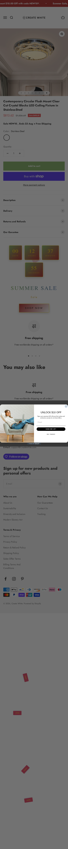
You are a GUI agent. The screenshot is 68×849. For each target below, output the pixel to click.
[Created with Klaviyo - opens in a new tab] (34, 443)
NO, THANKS (51, 434)
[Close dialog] (66, 406)
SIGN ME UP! (51, 429)
